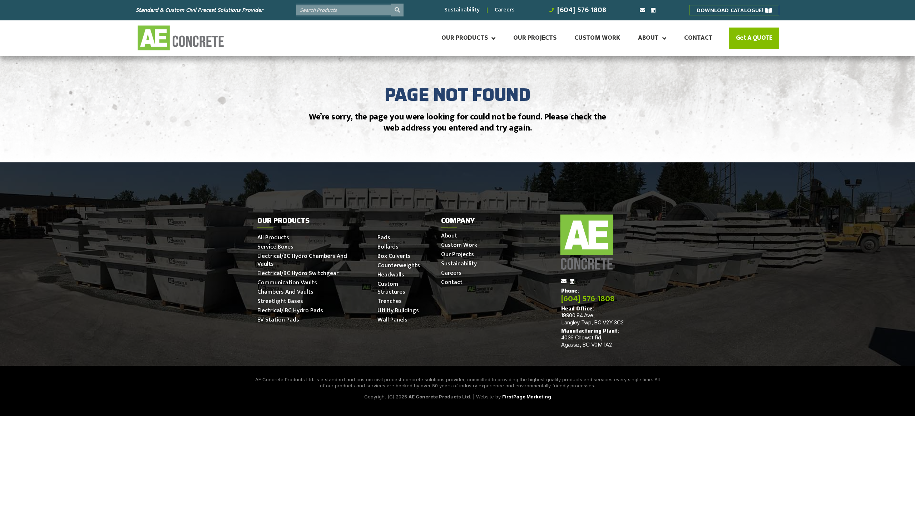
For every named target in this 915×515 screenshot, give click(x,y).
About (648, 38)
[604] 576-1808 (588, 298)
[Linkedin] (653, 10)
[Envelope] (642, 10)
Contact (698, 38)
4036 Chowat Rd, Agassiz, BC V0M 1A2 (586, 341)
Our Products (464, 38)
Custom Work (597, 38)
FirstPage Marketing (526, 396)
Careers (504, 10)
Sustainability (462, 10)
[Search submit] (397, 10)
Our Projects (535, 38)
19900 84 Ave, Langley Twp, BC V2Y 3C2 (592, 319)
